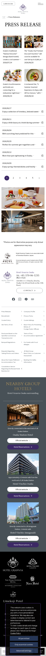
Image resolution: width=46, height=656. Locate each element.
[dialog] (23, 630)
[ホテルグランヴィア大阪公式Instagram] (20, 299)
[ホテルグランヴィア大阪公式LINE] (26, 299)
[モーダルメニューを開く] (40, 4)
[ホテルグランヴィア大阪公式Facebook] (13, 299)
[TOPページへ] (23, 9)
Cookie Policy (15, 633)
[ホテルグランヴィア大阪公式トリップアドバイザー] (32, 299)
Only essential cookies (24, 644)
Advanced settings (23, 650)
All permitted (23, 638)
